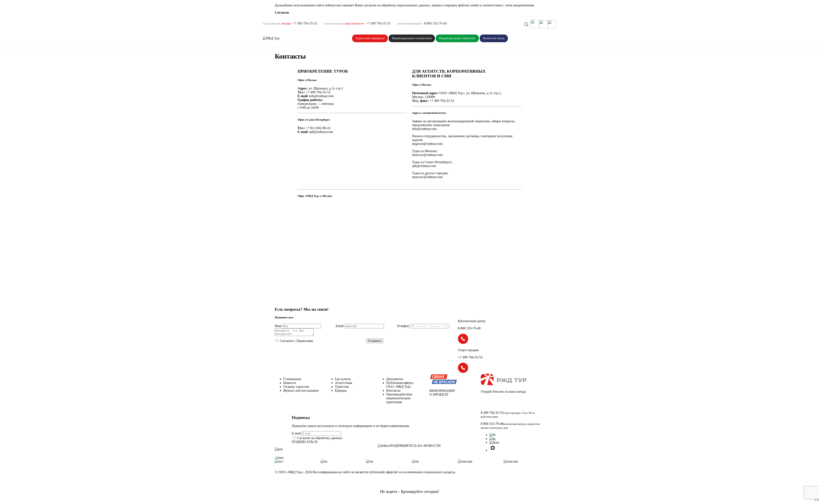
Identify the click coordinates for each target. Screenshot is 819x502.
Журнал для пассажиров (300, 390)
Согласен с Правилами (296, 341)
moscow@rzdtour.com (427, 155)
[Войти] (543, 24)
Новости (289, 383)
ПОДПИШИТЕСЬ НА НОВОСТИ (415, 445)
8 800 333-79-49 (492, 424)
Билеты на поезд (493, 38)
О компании (292, 379)
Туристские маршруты (370, 38)
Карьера (341, 390)
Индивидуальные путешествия (411, 38)
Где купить (343, 379)
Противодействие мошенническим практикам (399, 398)
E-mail (297, 433)
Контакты (393, 390)
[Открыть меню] (552, 24)
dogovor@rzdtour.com (427, 144)
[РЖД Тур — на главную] (280, 38)
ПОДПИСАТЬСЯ (304, 442)
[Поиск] (526, 24)
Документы (394, 379)
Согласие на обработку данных (319, 438)
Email (340, 326)
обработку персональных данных (405, 5)
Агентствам (343, 383)
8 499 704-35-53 (492, 412)
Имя (278, 326)
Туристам (342, 386)
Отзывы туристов (296, 386)
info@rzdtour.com (321, 96)
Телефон (403, 326)
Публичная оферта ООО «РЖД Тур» (399, 384)
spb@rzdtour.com (321, 132)
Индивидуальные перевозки (457, 38)
